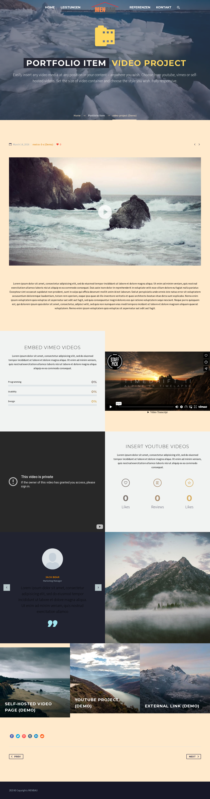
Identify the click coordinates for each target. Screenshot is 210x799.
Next (192, 756)
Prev (17, 756)
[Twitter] (18, 736)
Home (50, 7)
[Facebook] (12, 736)
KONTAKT (163, 7)
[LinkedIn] (36, 736)
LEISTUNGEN (70, 7)
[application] (105, 211)
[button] (105, 211)
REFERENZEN (140, 7)
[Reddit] (42, 736)
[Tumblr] (30, 736)
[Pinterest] (24, 736)
